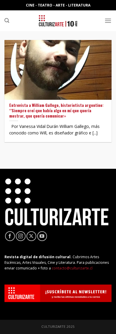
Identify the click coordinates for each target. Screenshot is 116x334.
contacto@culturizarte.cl (72, 268)
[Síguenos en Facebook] (10, 236)
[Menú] (108, 20)
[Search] (6, 20)
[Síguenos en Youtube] (42, 236)
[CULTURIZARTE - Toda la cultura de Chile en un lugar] (58, 20)
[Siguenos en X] (31, 236)
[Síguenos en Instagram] (21, 236)
